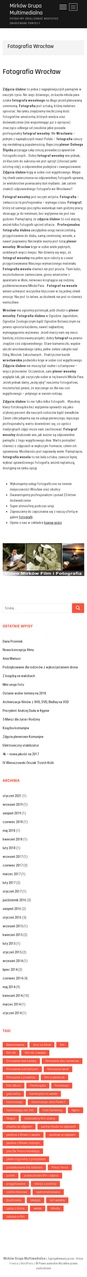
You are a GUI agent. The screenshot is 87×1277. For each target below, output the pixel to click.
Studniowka (13, 1200)
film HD (11, 1053)
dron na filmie (42, 1045)
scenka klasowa (16, 1192)
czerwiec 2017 (13, 865)
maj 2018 (9, 830)
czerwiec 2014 (13, 978)
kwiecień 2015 (12, 935)
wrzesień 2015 (13, 926)
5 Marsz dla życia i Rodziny (21, 719)
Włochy (55, 1208)
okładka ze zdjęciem (19, 1126)
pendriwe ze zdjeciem (62, 1135)
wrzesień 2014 (13, 961)
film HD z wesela (35, 1053)
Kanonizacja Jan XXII (20, 1110)
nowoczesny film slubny (39, 1118)
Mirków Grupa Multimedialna (26, 9)
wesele (38, 1208)
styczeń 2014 (12, 1013)
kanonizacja (14, 1102)
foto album (13, 1085)
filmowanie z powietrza (20, 1077)
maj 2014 (9, 987)
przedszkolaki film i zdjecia (41, 1175)
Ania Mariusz (12, 658)
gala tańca (13, 1094)
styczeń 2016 (12, 917)
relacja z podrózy (45, 1184)
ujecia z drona (15, 1208)
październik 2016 (14, 900)
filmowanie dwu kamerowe (62, 1061)
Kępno (76, 1110)
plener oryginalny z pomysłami (25, 1159)
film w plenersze (54, 1077)
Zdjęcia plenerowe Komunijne (23, 737)
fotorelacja (62, 1085)
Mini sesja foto (13, 684)
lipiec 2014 (10, 969)
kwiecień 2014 (12, 995)
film (62, 1045)
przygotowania (15, 1184)
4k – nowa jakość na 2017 (21, 754)
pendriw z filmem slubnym (23, 1143)
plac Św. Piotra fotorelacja (22, 1151)
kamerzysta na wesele (43, 1094)
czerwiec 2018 (13, 822)
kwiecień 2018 (12, 839)
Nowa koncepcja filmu (18, 650)
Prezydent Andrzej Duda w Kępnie (26, 710)
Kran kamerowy (52, 1110)
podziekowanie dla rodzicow (24, 1167)
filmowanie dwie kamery (21, 1061)
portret (10, 1175)
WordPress (27, 1263)
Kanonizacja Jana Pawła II (48, 1102)
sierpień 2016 (12, 909)
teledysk (35, 1200)
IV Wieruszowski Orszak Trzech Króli (28, 763)
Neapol (10, 1118)
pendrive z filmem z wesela (23, 1135)
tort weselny (57, 1200)
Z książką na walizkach (19, 676)
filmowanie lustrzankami (22, 1069)
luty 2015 (9, 943)
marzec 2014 (12, 1004)
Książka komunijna (16, 728)
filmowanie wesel (58, 1069)
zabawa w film (15, 1216)
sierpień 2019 (12, 813)
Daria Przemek (13, 641)
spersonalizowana (48, 1192)
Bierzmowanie (15, 1045)
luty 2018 (9, 848)
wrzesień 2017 (13, 856)
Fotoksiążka (38, 1085)
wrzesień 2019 (13, 804)
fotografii (26, 517)
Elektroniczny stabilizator (21, 745)
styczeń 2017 (12, 891)
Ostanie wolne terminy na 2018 (24, 693)
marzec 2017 (12, 874)
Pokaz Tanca (59, 1167)
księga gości (53, 523)
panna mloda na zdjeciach (58, 1126)
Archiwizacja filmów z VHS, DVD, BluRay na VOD (36, 702)
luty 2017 (9, 883)
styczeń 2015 (12, 952)
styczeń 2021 (12, 796)
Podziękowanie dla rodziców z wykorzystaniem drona (40, 667)
